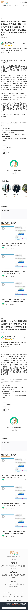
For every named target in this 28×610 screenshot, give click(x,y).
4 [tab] (17, 10)
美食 (2, 19)
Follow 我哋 (5, 140)
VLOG (6, 566)
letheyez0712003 (10, 42)
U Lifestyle (6, 592)
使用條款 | (16, 596)
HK (15, 592)
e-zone (16, 594)
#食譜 (18, 584)
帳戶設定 (10, 575)
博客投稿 (13, 568)
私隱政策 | (22, 596)
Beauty (19, 592)
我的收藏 (16, 575)
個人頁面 (4, 575)
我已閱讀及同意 (14, 608)
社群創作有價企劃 (6, 5)
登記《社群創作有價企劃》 (17, 130)
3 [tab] (15, 10)
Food (23, 592)
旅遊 (13, 134)
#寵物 (5, 584)
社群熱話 (16, 5)
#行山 (9, 584)
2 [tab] (13, 10)
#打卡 (13, 584)
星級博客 (17, 566)
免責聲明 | (11, 596)
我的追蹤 (22, 575)
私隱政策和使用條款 (15, 604)
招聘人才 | (11, 598)
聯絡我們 (16, 598)
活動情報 (8, 136)
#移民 (18, 586)
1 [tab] (11, 10)
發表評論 (5, 210)
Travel (11, 592)
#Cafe (22, 584)
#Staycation (12, 586)
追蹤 (24, 44)
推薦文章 (11, 566)
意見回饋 (23, 566)
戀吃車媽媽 (6, 194)
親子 (19, 134)
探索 (2, 566)
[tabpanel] (14, 9)
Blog (12, 594)
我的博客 (13, 577)
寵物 (23, 134)
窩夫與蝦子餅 (16, 194)
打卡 (9, 134)
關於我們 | (6, 596)
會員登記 (24, 2)
